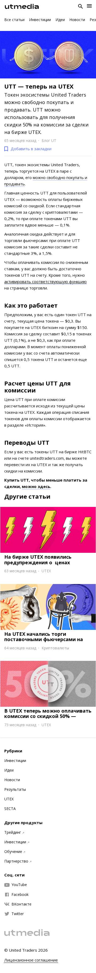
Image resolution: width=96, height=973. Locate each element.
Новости (77, 19)
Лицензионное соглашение (31, 960)
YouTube (19, 885)
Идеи (60, 19)
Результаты (15, 789)
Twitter (17, 914)
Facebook (20, 894)
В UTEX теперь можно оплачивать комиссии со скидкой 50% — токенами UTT (47, 716)
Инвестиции (40, 19)
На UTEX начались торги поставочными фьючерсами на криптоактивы (43, 639)
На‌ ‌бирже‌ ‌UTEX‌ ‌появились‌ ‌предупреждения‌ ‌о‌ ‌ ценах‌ (37, 559)
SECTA (10, 809)
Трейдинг (12, 832)
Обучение (13, 851)
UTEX (9, 799)
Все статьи (14, 19)
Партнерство (16, 861)
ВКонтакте (21, 904)
